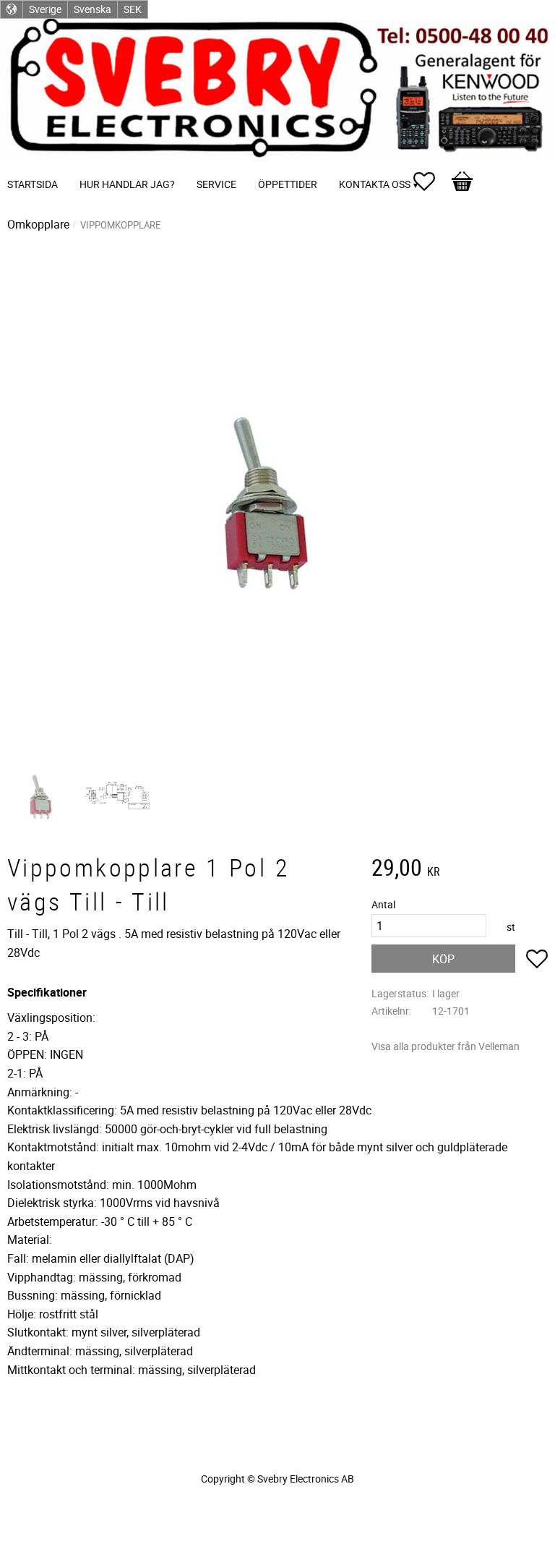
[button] (431, 181)
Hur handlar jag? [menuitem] (127, 184)
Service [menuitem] (216, 184)
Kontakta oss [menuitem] (374, 184)
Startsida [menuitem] (32, 184)
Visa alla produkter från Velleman (445, 1046)
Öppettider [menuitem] (287, 184)
